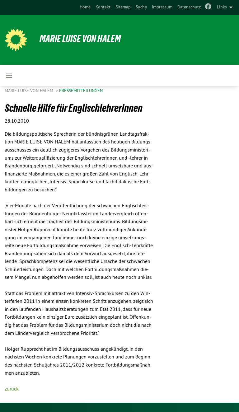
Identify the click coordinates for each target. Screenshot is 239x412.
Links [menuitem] (222, 7)
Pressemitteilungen (81, 91)
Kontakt (103, 7)
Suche (141, 7)
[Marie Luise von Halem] (16, 40)
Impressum (162, 7)
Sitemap (123, 7)
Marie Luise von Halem (80, 38)
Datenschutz (189, 7)
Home (85, 7)
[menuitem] (85, 7)
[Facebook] (208, 7)
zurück (12, 389)
